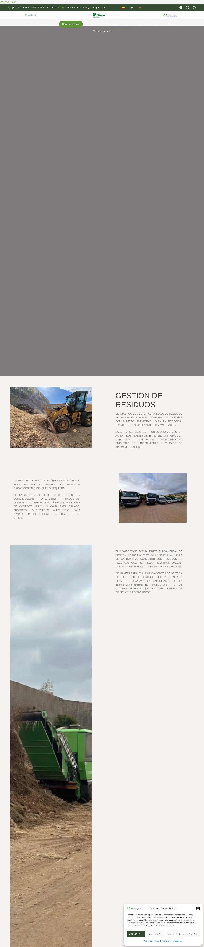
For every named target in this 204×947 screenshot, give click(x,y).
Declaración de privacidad (171, 941)
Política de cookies (151, 941)
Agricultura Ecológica (149, 24)
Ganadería (174, 24)
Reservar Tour (8, 2)
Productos (93, 24)
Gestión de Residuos (117, 24)
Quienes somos (46, 24)
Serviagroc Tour (71, 24)
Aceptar (136, 934)
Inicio (27, 24)
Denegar (156, 934)
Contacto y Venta (102, 31)
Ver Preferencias (183, 934)
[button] (198, 908)
